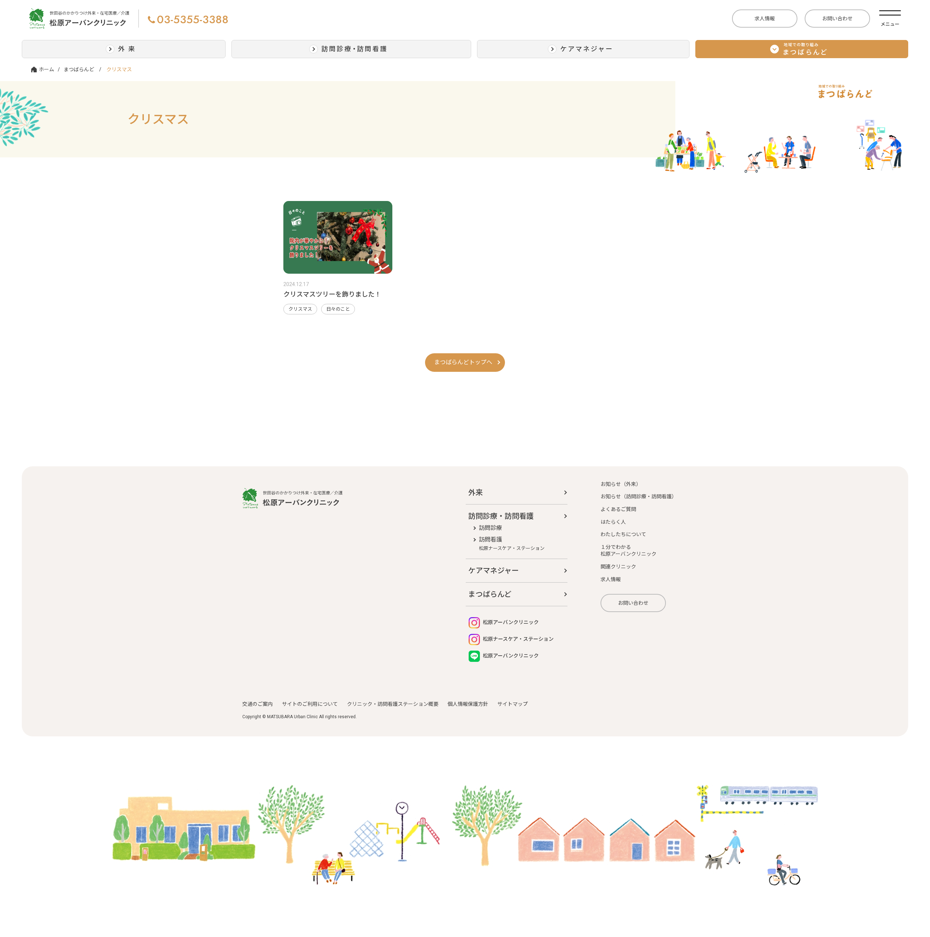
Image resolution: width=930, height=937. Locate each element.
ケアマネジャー (493, 570)
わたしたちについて (623, 534)
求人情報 (765, 18)
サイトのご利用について (310, 704)
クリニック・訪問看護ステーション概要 (392, 704)
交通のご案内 (257, 704)
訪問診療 (490, 527)
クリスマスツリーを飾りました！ (332, 294)
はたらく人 (613, 522)
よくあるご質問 (618, 509)
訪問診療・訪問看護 (501, 516)
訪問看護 (512, 543)
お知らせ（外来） (621, 484)
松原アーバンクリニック (510, 622)
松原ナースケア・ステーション (518, 639)
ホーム (46, 69)
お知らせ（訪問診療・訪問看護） (639, 496)
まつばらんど (79, 69)
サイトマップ (512, 704)
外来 (475, 492)
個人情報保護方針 (468, 704)
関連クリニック (618, 567)
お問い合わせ (837, 18)
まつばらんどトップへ (463, 362)
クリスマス (300, 309)
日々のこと (338, 309)
